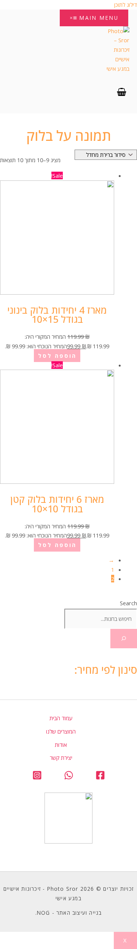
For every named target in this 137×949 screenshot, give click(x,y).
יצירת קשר (61, 757)
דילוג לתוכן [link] (125, 4)
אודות (61, 744)
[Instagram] (37, 777)
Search (128, 603)
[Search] (123, 639)
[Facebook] (100, 777)
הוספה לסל (57, 355)
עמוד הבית (61, 718)
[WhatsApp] (68, 777)
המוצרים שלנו (61, 731)
